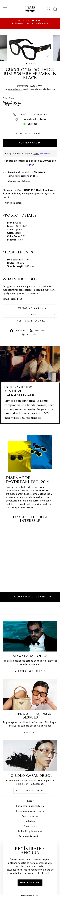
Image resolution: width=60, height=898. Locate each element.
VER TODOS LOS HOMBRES (30, 671)
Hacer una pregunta (30, 320)
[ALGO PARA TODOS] (30, 636)
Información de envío (30, 307)
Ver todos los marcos (30, 790)
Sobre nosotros (30, 816)
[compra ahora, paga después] (30, 694)
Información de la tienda (19, 181)
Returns (30, 314)
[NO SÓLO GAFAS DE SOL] (30, 755)
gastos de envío (15, 89)
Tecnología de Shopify (30, 895)
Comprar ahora (30, 142)
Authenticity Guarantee (30, 831)
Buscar (30, 800)
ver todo (30, 732)
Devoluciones (30, 821)
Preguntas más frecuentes (30, 811)
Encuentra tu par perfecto (30, 805)
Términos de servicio (30, 836)
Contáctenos (30, 826)
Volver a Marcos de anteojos (32, 596)
